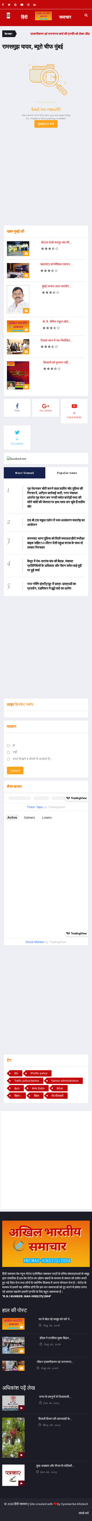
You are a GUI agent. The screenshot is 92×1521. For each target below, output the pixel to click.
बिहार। (18, 1096)
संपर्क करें (84, 1513)
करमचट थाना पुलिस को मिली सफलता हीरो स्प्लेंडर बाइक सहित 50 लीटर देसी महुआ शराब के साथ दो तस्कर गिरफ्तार (56, 542)
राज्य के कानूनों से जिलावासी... (55, 1396)
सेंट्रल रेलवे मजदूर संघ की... (56, 242)
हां (14, 745)
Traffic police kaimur (26, 1081)
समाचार (65, 17)
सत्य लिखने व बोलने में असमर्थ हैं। (32, 759)
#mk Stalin (38, 1088)
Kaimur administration (65, 1081)
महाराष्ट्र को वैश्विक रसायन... (56, 264)
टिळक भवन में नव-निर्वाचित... (57, 340)
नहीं (15, 752)
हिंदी (24, 17)
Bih (16, 1073)
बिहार (36, 1096)
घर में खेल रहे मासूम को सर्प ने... (55, 1319)
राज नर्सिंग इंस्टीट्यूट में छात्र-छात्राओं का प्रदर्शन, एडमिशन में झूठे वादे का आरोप (51, 586)
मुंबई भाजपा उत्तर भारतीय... (56, 286)
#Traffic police (38, 1073)
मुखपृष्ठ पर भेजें (46, 124)
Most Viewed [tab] (24, 473)
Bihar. (60, 1088)
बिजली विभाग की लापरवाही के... (55, 1418)
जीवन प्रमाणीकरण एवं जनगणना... (55, 1362)
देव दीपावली (57, 1096)
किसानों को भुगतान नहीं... (57, 362)
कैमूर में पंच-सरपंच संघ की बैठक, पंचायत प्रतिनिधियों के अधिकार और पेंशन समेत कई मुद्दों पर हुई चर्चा (54, 565)
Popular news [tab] (67, 473)
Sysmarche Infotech (74, 1504)
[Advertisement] (46, 178)
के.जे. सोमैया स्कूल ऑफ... (57, 321)
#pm (17, 1088)
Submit (15, 770)
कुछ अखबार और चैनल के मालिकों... (55, 1465)
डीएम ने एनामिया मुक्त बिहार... (55, 1338)
